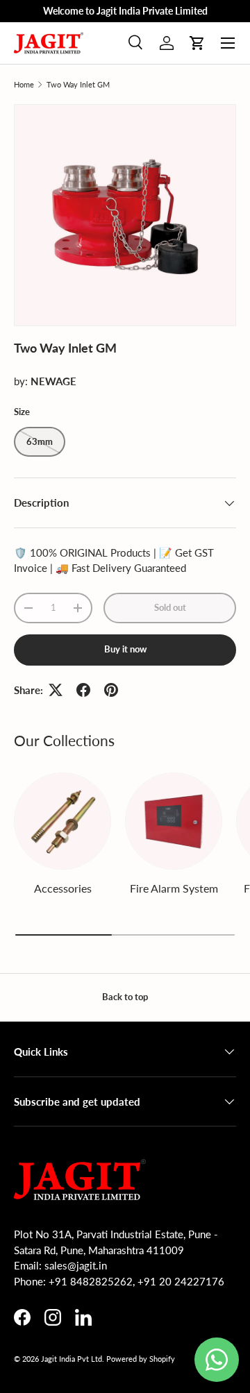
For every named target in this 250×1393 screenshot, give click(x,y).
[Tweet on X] (55, 690)
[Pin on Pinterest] (111, 690)
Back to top (125, 996)
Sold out (170, 607)
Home (24, 84)
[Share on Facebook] (83, 690)
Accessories (63, 888)
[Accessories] (62, 821)
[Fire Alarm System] (174, 821)
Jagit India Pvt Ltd (71, 1358)
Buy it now (125, 649)
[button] (197, 43)
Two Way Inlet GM (78, 84)
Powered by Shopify (140, 1358)
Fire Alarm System (174, 888)
